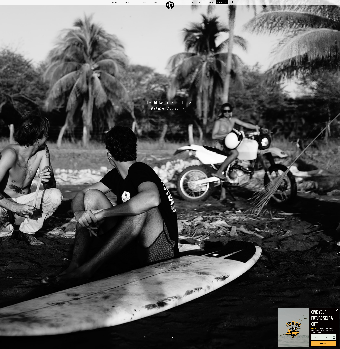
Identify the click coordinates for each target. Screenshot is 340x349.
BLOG (200, 2)
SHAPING (157, 2)
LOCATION (114, 2)
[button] (323, 337)
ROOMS (127, 2)
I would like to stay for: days (170, 102)
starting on (158, 108)
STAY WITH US (222, 2)
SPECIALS (209, 2)
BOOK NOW (324, 343)
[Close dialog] (336, 310)
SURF (180, 2)
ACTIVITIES (190, 2)
